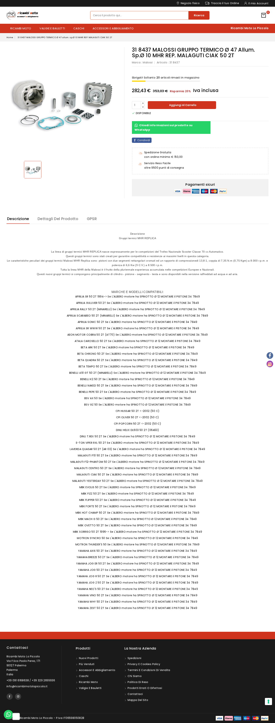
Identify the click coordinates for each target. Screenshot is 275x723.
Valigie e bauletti (52, 28)
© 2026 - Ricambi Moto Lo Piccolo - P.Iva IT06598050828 (45, 718)
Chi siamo (134, 676)
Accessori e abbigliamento (113, 28)
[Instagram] (270, 364)
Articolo (162, 62)
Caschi (78, 28)
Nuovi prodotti (88, 658)
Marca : (137, 62)
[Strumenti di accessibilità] (16, 716)
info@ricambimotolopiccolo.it (27, 686)
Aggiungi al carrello (182, 105)
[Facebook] (270, 355)
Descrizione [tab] (18, 218)
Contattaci (17, 647)
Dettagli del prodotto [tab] (58, 218)
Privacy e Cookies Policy (143, 664)
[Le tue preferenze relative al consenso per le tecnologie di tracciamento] (268, 701)
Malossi (148, 62)
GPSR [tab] (92, 218)
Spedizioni (134, 658)
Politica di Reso (137, 682)
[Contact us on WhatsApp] (8, 714)
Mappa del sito (137, 700)
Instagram (18, 696)
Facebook (10, 696)
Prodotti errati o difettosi (144, 688)
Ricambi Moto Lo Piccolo (249, 28)
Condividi (143, 140)
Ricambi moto (20, 28)
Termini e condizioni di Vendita (148, 670)
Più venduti (86, 664)
